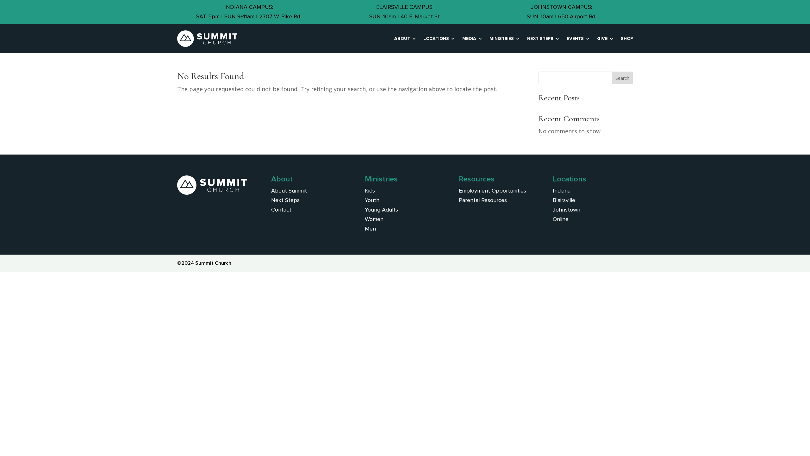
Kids (370, 191)
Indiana (561, 191)
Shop (627, 38)
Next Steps (540, 38)
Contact (281, 210)
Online (561, 219)
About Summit (289, 191)
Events (575, 38)
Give (602, 38)
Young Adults (381, 210)
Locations (436, 38)
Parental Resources (483, 200)
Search (622, 78)
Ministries (501, 38)
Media (469, 38)
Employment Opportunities (492, 191)
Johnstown (566, 210)
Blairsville (564, 200)
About (402, 38)
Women (374, 219)
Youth (372, 200)
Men (370, 229)
